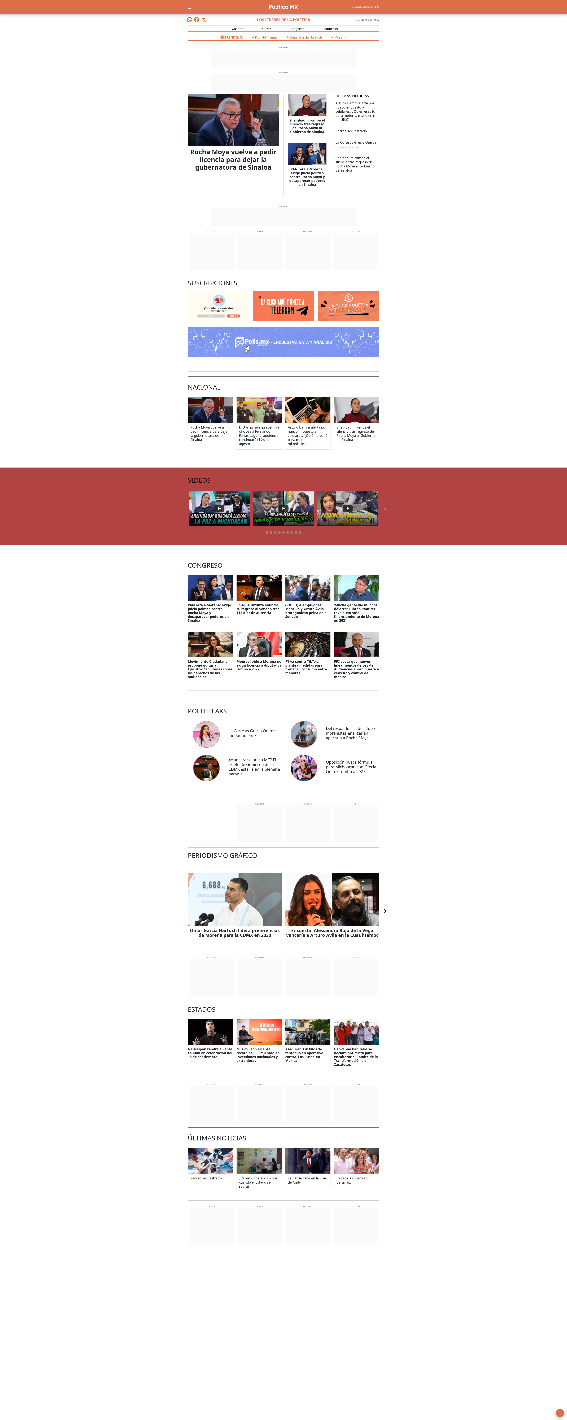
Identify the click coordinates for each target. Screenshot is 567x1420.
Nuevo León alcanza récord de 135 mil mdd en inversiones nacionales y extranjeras (258, 1055)
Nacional (237, 28)
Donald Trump (266, 37)
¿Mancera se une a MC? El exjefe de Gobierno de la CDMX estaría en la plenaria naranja (254, 767)
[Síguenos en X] (203, 19)
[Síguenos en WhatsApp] (189, 19)
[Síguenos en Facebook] (196, 19)
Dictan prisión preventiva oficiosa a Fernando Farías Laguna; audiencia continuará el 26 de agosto (259, 435)
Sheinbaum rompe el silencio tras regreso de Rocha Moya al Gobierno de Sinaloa (307, 126)
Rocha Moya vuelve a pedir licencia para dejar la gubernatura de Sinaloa (233, 159)
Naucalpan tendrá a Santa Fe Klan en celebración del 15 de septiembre (210, 1053)
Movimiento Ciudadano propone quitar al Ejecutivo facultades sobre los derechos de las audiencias (210, 669)
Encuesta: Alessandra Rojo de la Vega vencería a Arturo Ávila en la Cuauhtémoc (332, 932)
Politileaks (330, 28)
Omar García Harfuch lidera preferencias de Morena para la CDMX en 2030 (235, 932)
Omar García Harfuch (305, 37)
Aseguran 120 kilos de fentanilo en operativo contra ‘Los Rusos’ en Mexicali (304, 1055)
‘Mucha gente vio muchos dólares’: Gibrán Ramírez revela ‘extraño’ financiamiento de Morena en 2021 (356, 613)
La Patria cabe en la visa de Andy (307, 1180)
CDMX (267, 28)
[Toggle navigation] (189, 7)
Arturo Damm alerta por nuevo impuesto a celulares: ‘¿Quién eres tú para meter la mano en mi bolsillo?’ (356, 111)
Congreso (297, 28)
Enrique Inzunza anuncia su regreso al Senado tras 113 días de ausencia (258, 609)
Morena (340, 37)
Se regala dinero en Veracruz (352, 1180)
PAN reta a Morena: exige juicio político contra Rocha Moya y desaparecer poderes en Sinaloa (307, 177)
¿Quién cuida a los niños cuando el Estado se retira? (258, 1182)
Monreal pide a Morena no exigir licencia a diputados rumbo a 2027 (259, 665)
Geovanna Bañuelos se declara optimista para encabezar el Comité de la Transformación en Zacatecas (356, 1057)
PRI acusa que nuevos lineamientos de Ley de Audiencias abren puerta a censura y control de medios (356, 669)
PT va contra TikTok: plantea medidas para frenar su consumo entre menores (306, 667)
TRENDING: (234, 37)
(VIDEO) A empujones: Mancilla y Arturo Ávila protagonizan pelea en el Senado (306, 611)
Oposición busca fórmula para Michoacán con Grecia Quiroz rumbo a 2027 (351, 766)
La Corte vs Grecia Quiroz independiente (355, 144)
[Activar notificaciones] (560, 1413)
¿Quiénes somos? (368, 19)
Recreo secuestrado (351, 131)
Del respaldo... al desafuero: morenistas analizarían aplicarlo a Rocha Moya (352, 733)
